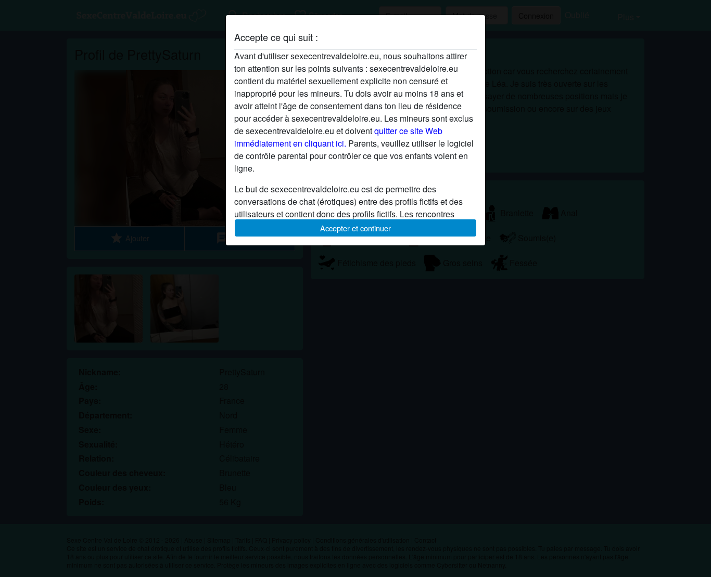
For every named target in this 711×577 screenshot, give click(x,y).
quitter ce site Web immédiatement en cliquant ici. (338, 137)
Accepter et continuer (355, 227)
